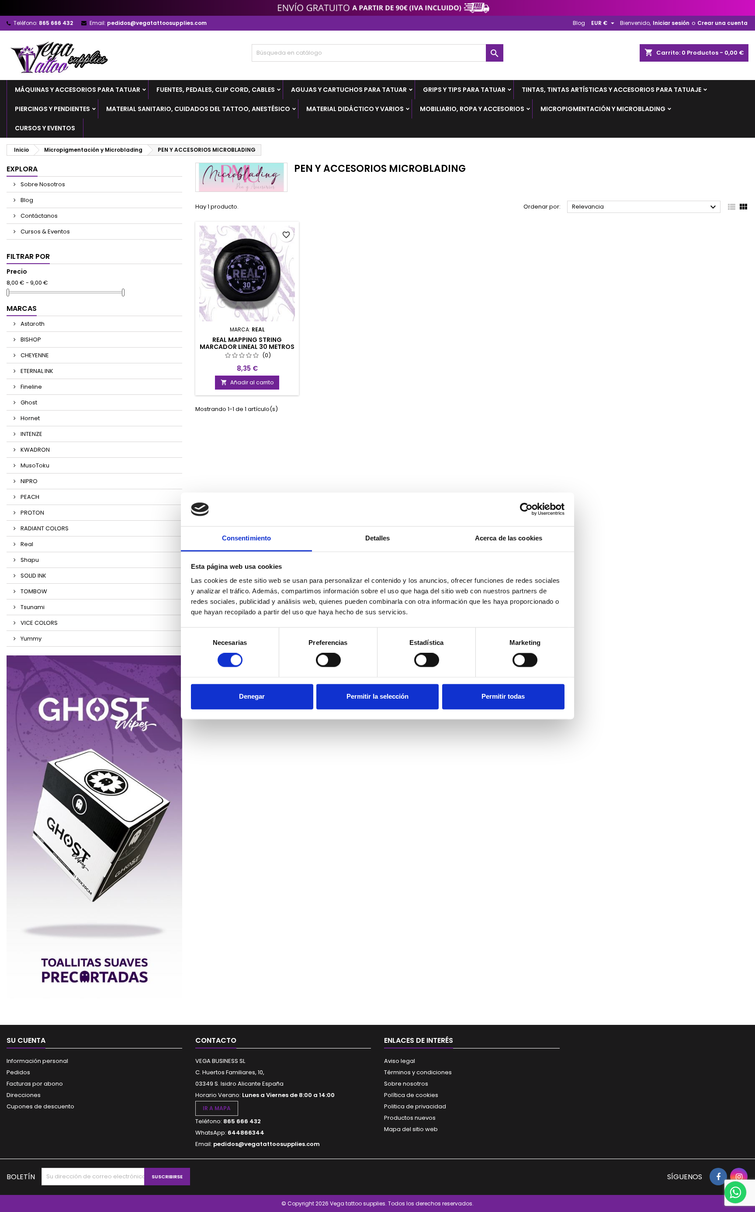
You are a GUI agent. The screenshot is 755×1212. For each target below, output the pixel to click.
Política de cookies (411, 1095)
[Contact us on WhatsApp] (735, 1192)
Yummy (30, 638)
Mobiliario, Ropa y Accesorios (472, 108)
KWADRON (34, 450)
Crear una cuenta (722, 23)
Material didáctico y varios (355, 108)
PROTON (31, 512)
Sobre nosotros (406, 1084)
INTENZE (30, 434)
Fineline (30, 387)
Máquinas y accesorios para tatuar (77, 89)
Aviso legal (399, 1061)
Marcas (22, 308)
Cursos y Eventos (45, 128)
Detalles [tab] (377, 538)
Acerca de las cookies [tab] (508, 538)
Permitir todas (503, 696)
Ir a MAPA (217, 1108)
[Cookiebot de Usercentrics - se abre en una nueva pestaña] (526, 509)
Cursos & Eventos (44, 231)
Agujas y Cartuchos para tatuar (349, 89)
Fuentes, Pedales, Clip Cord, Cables (215, 89)
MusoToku (34, 465)
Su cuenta (26, 1040)
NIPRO (28, 481)
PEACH (29, 497)
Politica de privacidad (415, 1106)
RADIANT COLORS (44, 528)
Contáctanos (38, 216)
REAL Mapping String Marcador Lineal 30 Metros (247, 343)
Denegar (252, 696)
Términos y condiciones (418, 1072)
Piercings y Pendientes (52, 108)
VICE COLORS (38, 623)
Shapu (29, 560)
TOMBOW (33, 591)
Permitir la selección (377, 696)
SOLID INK (32, 575)
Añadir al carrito (247, 382)
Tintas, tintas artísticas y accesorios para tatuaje (611, 89)
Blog (579, 23)
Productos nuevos (410, 1118)
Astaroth (32, 324)
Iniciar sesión (671, 23)
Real (26, 544)
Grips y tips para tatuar (464, 89)
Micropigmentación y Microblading (602, 108)
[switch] (328, 660)
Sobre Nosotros (42, 184)
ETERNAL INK (36, 371)
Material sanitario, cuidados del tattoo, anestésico (198, 108)
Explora (22, 169)
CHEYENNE (34, 355)
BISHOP (30, 339)
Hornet (29, 418)
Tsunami (32, 607)
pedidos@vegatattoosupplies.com (157, 23)
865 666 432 (56, 23)
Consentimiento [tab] (246, 538)
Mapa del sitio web (411, 1129)
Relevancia (645, 207)
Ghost (28, 402)
